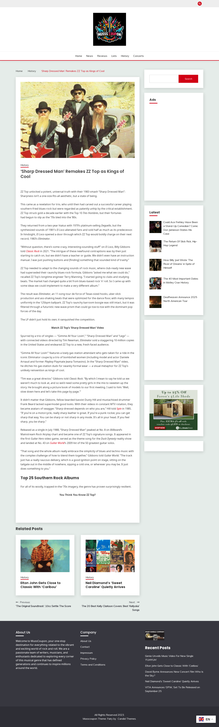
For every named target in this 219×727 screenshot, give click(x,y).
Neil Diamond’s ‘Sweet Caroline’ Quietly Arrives (105, 585)
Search (188, 78)
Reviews (102, 55)
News (89, 55)
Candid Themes (127, 718)
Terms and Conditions (92, 664)
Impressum (86, 652)
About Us (85, 641)
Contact (85, 646)
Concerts (138, 55)
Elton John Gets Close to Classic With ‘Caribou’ (41, 585)
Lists (114, 55)
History (125, 55)
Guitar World (57, 443)
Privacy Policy (88, 658)
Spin (119, 408)
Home (78, 55)
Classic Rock (32, 251)
